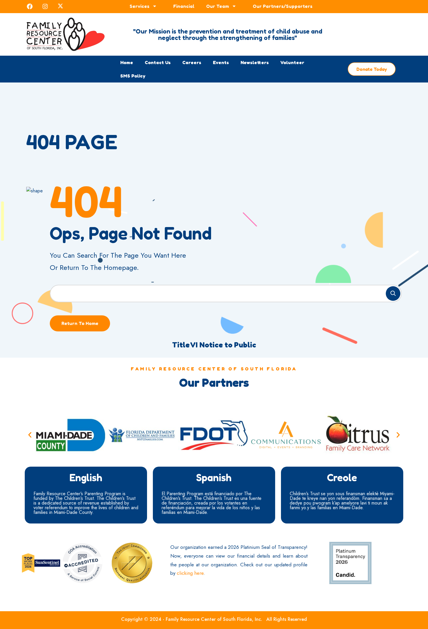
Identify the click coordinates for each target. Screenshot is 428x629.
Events (221, 62)
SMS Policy (132, 76)
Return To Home (79, 323)
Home (126, 62)
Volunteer (292, 62)
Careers (191, 62)
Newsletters (254, 62)
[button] (29, 435)
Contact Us (158, 62)
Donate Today (371, 69)
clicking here (190, 573)
